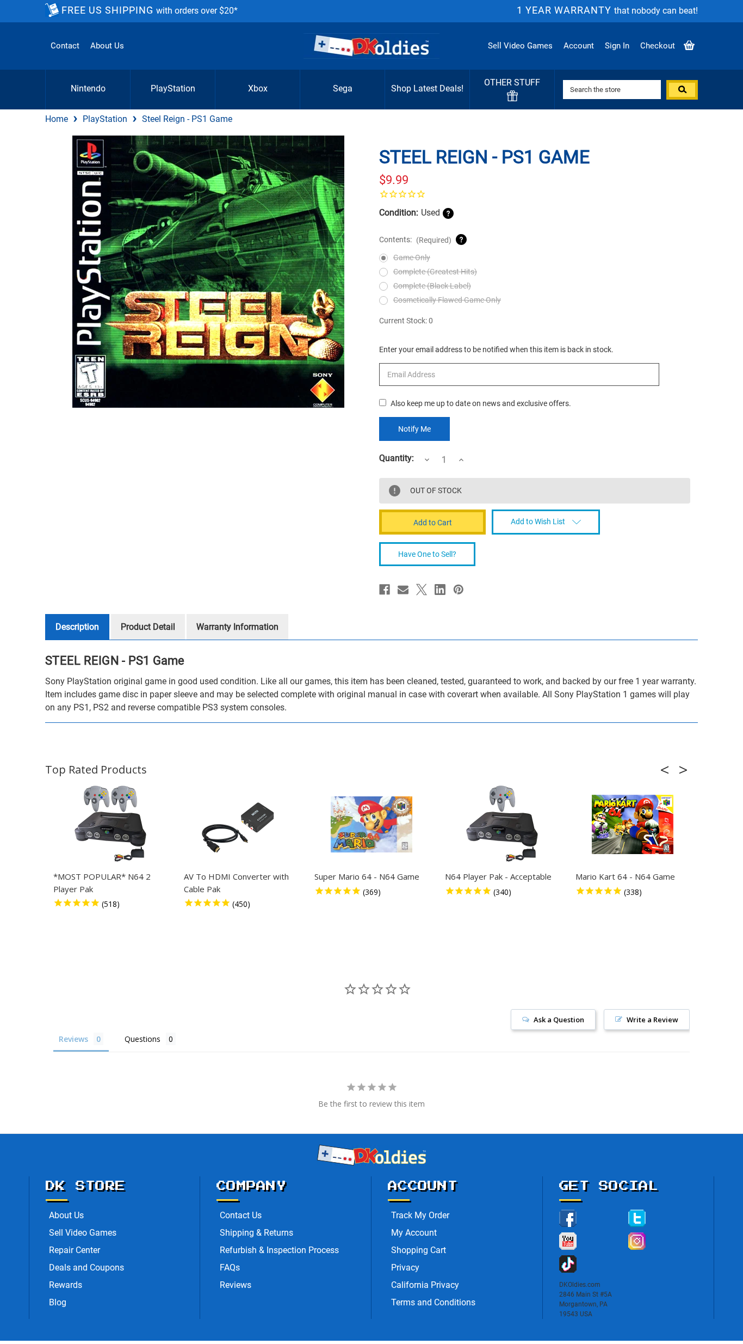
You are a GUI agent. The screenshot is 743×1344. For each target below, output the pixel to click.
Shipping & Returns (256, 1233)
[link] (534, 194)
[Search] (682, 90)
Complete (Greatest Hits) (435, 271)
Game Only (411, 257)
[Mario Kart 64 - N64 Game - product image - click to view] (632, 824)
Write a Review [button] (652, 1019)
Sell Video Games (520, 46)
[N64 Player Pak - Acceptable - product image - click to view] (502, 824)
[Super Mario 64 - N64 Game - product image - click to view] (371, 824)
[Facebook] (384, 589)
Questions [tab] (142, 1039)
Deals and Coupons (86, 1267)
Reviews (235, 1285)
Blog (57, 1302)
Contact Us (241, 1215)
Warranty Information (237, 627)
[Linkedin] (440, 589)
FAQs (230, 1267)
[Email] (403, 589)
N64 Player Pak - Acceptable (498, 876)
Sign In (617, 46)
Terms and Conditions (433, 1302)
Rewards (65, 1285)
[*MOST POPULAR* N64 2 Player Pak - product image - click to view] (110, 824)
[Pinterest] (458, 589)
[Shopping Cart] (689, 46)
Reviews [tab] (73, 1039)
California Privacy (425, 1285)
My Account (414, 1233)
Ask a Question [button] (559, 1019)
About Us (107, 46)
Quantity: (396, 458)
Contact (65, 46)
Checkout (657, 46)
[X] (421, 589)
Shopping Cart (418, 1250)
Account (579, 46)
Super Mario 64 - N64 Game (366, 876)
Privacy (405, 1267)
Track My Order (420, 1215)
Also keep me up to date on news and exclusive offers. (481, 403)
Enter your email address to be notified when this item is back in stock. (496, 349)
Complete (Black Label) (432, 285)
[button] (668, 770)
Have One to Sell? (427, 554)
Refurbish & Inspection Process (279, 1250)
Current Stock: (406, 320)
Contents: (415, 239)
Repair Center (74, 1250)
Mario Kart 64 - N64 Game (625, 876)
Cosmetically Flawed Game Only (447, 300)
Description (77, 627)
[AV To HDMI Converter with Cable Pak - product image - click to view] (241, 824)
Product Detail (148, 627)
